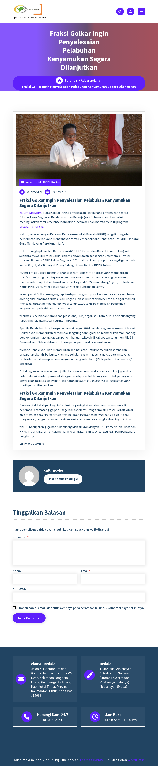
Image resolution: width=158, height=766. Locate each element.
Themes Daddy (91, 760)
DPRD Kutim (51, 182)
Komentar (21, 537)
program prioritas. (31, 226)
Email (85, 571)
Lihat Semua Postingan (63, 479)
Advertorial (89, 80)
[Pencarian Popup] (120, 11)
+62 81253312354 (49, 719)
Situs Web (19, 589)
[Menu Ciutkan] (141, 11)
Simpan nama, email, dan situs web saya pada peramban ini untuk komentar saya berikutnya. (81, 608)
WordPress (136, 760)
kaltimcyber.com (30, 212)
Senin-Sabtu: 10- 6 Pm (121, 719)
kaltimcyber (34, 192)
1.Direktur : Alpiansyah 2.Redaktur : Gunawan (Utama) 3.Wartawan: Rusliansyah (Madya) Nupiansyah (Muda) (115, 678)
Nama (18, 571)
